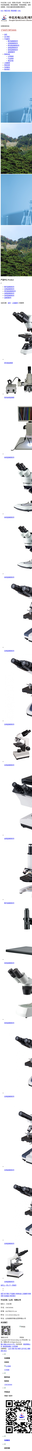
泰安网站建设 (7, 1346)
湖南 (28, 1348)
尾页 (15, 1285)
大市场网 (15, 1346)
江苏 (22, 1348)
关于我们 (7, 37)
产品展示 (7, 39)
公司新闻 (11, 56)
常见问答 (11, 60)
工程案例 (7, 63)
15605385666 (8, 1384)
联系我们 (7, 69)
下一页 (11, 1285)
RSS (2, 10)
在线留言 (7, 67)
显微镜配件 (11, 52)
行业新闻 (11, 58)
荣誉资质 (7, 65)
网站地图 (14, 10)
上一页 (6, 1285)
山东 (9, 1348)
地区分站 (7, 10)
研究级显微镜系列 (13, 45)
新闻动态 (7, 54)
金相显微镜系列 (13, 47)
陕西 (19, 1348)
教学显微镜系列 (13, 41)
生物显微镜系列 (13, 43)
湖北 (2, 1351)
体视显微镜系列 (13, 50)
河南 (12, 1348)
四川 (5, 1351)
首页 (5, 34)
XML (19, 10)
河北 (16, 1348)
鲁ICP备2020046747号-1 (8, 1344)
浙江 (25, 1348)
